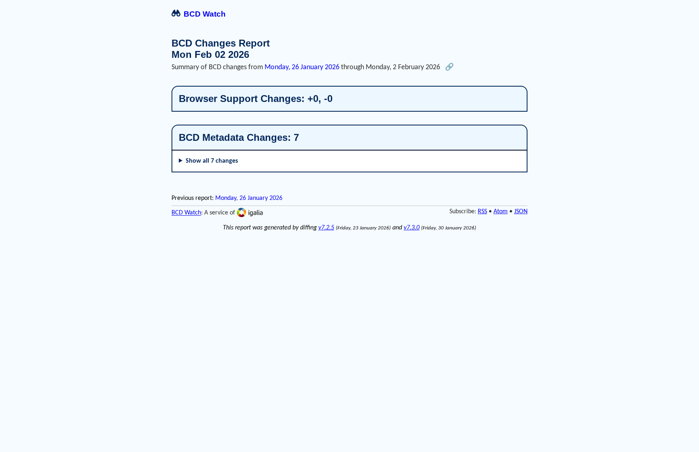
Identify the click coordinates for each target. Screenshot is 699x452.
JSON (520, 211)
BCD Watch (205, 14)
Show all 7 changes (212, 161)
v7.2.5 (326, 228)
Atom (501, 211)
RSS (482, 211)
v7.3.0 (411, 228)
